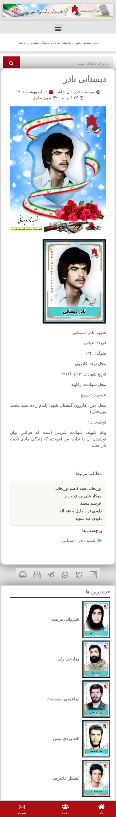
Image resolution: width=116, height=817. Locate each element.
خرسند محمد (91, 503)
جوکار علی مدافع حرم (83, 496)
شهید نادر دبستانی (78, 540)
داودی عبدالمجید (88, 518)
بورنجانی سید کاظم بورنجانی (78, 488)
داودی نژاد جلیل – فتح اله (81, 511)
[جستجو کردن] (11, 63)
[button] (58, 28)
